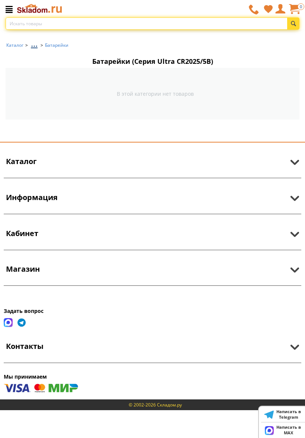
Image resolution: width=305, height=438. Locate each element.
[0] (294, 12)
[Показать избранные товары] (268, 9)
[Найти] (293, 23)
